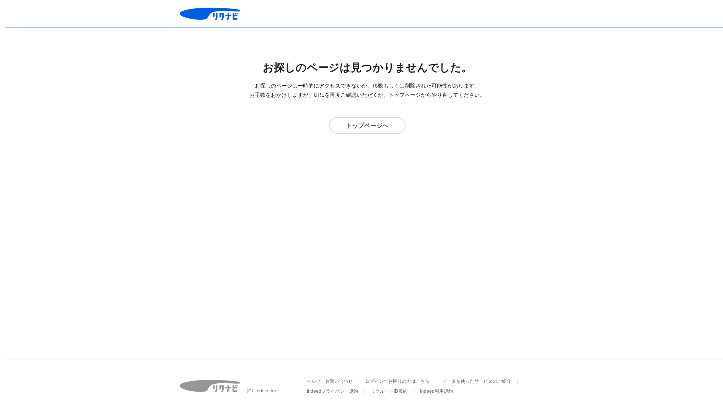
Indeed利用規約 (436, 391)
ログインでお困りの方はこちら (397, 381)
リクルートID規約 (389, 391)
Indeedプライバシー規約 (332, 391)
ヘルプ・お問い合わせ (330, 381)
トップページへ (367, 125)
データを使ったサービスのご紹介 (476, 381)
